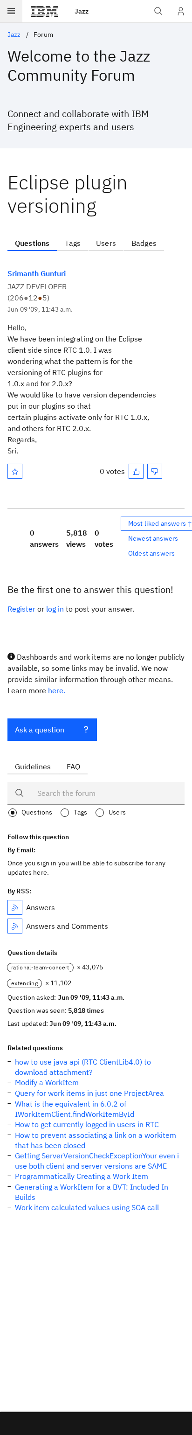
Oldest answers (151, 553)
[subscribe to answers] (14, 907)
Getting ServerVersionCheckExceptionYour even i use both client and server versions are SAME (97, 1160)
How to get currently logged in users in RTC (87, 1124)
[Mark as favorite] (14, 471)
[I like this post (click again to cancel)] (136, 471)
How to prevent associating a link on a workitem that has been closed (95, 1140)
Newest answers (153, 538)
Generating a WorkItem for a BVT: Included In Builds (91, 1192)
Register (21, 608)
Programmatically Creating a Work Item (81, 1176)
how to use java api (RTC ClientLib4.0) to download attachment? (83, 1067)
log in (55, 608)
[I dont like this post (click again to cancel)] (154, 471)
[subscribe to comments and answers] (14, 926)
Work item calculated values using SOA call (87, 1207)
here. (56, 690)
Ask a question (39, 729)
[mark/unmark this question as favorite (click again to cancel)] (14, 471)
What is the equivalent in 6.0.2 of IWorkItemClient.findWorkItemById (74, 1109)
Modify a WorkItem (47, 1082)
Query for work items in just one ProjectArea (89, 1093)
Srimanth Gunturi (36, 273)
